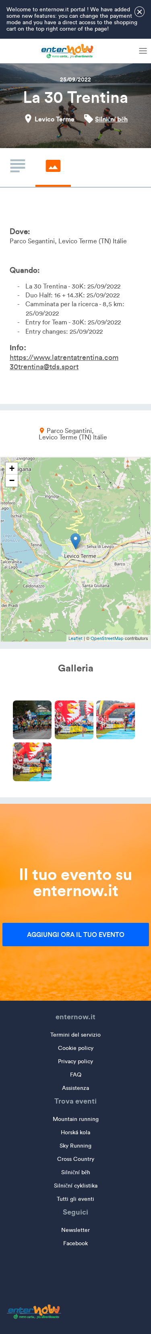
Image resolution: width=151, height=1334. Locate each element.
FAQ (75, 1074)
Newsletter (75, 1230)
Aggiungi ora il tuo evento (75, 934)
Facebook (75, 1243)
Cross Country (75, 1159)
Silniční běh (111, 119)
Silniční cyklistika (75, 1185)
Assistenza (75, 1088)
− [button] (11, 480)
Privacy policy (75, 1061)
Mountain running (76, 1119)
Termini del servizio (75, 1034)
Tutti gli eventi (75, 1199)
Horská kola (75, 1132)
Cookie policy (75, 1048)
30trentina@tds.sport (44, 366)
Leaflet (75, 638)
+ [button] (11, 468)
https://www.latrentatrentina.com (64, 357)
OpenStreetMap (107, 638)
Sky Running (75, 1145)
